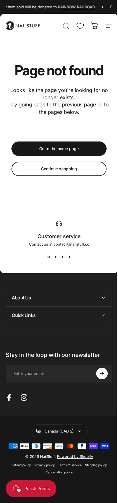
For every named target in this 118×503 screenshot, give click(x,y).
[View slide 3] (62, 256)
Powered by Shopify (73, 456)
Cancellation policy (56, 472)
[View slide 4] (69, 256)
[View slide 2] (55, 256)
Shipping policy (94, 465)
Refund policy (19, 465)
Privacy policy (42, 465)
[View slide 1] (48, 256)
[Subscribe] (97, 373)
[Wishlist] (80, 25)
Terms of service (67, 465)
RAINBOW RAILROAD (75, 7)
